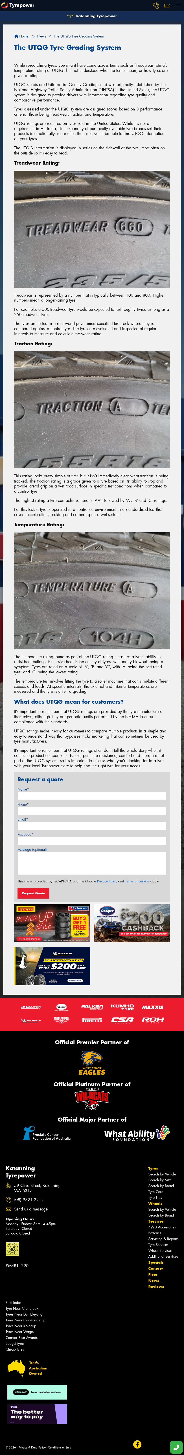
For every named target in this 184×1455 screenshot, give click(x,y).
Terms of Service (137, 881)
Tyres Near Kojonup (21, 1326)
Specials (156, 1262)
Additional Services (163, 1256)
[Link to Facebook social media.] (137, 1444)
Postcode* (25, 834)
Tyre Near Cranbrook (22, 1308)
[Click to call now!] (155, 5)
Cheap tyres (15, 1349)
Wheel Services (160, 1250)
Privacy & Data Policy (32, 1447)
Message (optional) (32, 849)
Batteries (154, 1233)
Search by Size (159, 1180)
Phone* (23, 804)
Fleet (152, 1274)
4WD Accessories (162, 1227)
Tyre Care (155, 1191)
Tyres (153, 1168)
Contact (155, 1268)
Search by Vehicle (162, 1174)
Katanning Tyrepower (95, 15)
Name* (23, 789)
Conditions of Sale (59, 1447)
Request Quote (33, 893)
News (153, 1280)
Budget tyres (15, 1343)
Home (23, 36)
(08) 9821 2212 (29, 1199)
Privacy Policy (107, 881)
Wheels (155, 1203)
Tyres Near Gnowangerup (25, 1320)
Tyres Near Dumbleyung (24, 1314)
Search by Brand (161, 1186)
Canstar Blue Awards (21, 1337)
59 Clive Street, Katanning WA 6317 (37, 1188)
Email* (23, 819)
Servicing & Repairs (163, 1239)
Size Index (14, 1302)
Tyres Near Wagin (20, 1331)
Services (156, 1221)
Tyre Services (158, 1244)
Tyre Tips (155, 1197)
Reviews (156, 1286)
